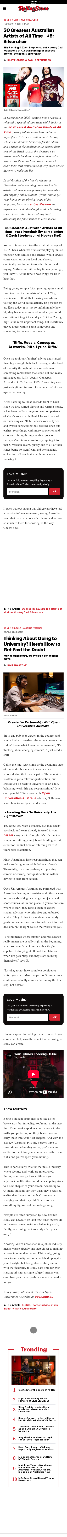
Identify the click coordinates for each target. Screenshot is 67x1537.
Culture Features (32, 628)
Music (15, 20)
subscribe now (40, 204)
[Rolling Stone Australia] (33, 10)
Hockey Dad (21, 612)
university (30, 1308)
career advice (41, 1305)
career (8, 835)
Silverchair (36, 612)
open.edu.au (44, 1296)
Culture (16, 628)
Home (6, 20)
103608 (26, 1305)
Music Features (29, 20)
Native (19, 1308)
